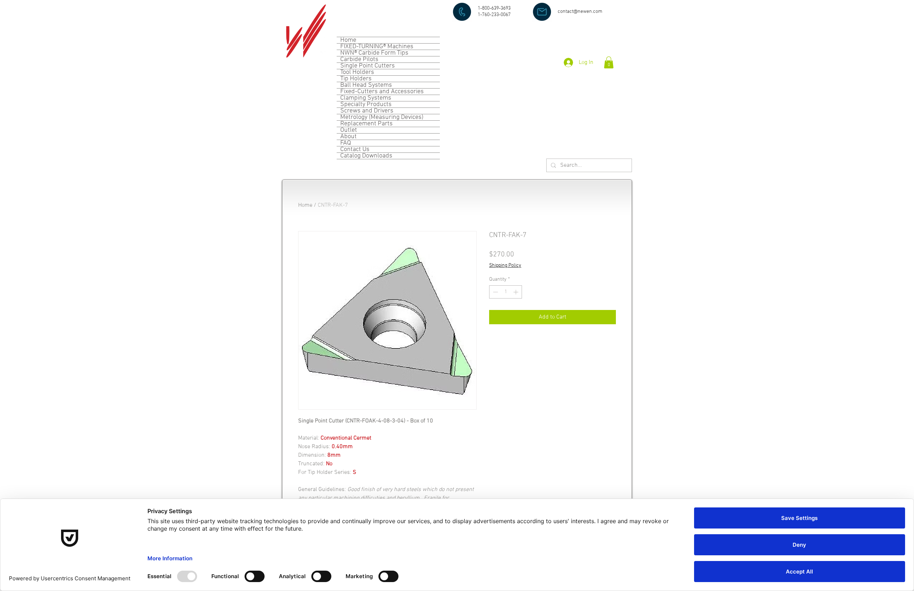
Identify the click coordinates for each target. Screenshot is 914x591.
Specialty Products (366, 104)
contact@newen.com (580, 12)
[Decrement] (494, 292)
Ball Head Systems (366, 85)
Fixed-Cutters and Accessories (382, 92)
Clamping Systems (365, 98)
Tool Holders (357, 72)
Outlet (348, 130)
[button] (609, 62)
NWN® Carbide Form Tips (374, 53)
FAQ (345, 143)
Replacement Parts (366, 124)
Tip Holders (356, 79)
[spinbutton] (505, 292)
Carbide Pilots (359, 59)
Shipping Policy (505, 265)
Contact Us (355, 149)
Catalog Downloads (366, 156)
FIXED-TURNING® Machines (376, 47)
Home (348, 40)
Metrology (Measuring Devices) (381, 117)
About (348, 137)
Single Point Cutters (367, 66)
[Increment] (516, 292)
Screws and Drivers (366, 111)
